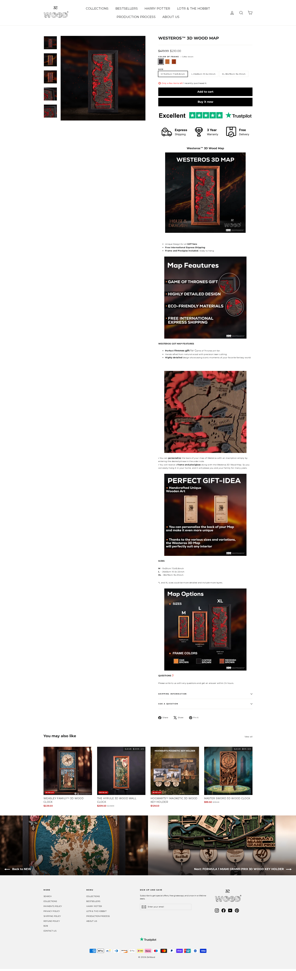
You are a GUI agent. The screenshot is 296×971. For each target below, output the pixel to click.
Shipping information (172, 694)
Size (161, 69)
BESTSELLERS (126, 8)
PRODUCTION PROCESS (136, 17)
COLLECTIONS (97, 8)
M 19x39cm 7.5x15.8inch (173, 74)
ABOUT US (170, 17)
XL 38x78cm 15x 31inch (233, 74)
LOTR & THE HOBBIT (193, 8)
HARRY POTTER (157, 8)
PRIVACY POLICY (52, 911)
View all (248, 736)
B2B (46, 926)
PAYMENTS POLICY (53, 906)
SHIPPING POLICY (52, 916)
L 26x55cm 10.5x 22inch (204, 74)
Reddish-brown (173, 61)
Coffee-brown (160, 61)
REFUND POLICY (52, 921)
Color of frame (175, 57)
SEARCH (48, 896)
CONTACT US (50, 931)
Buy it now (205, 101)
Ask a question (168, 704)
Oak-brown (167, 61)
